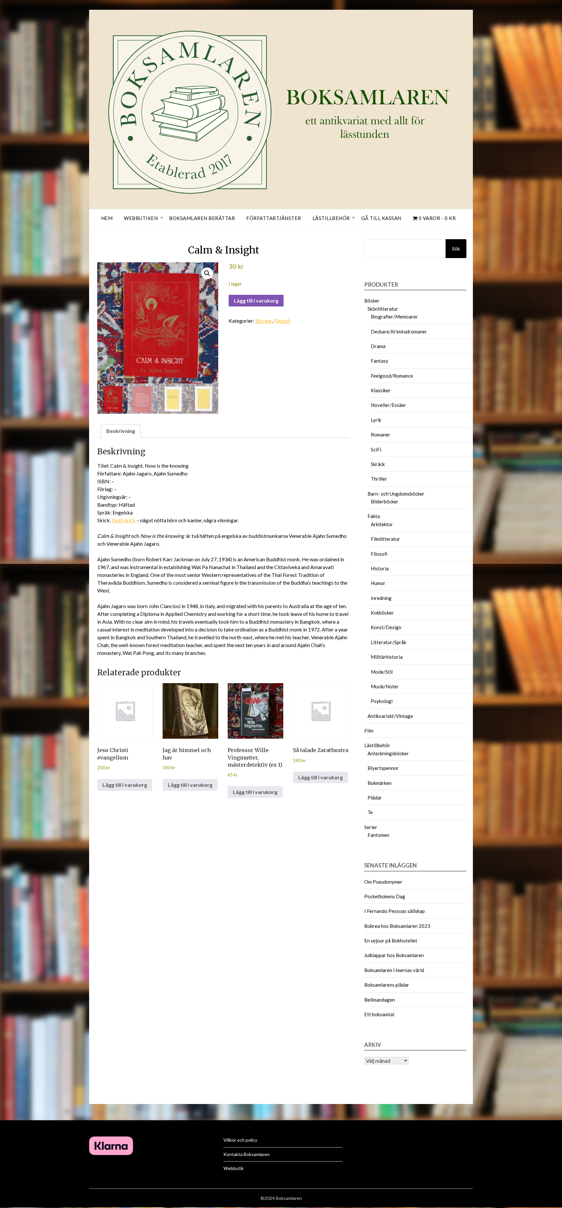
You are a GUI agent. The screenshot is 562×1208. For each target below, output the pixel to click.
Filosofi (282, 321)
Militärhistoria (387, 657)
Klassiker (381, 390)
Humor (378, 583)
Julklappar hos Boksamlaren (394, 955)
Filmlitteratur (385, 539)
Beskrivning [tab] (120, 431)
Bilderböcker (384, 501)
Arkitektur (382, 524)
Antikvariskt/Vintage (390, 716)
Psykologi (382, 701)
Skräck (378, 464)
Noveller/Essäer (388, 405)
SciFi (376, 449)
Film (368, 731)
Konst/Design (386, 627)
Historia (380, 568)
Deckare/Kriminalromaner (399, 331)
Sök (456, 249)
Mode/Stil (382, 672)
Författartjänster (273, 218)
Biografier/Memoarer (394, 316)
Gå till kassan (381, 218)
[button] (207, 273)
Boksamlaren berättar (202, 218)
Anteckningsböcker (388, 753)
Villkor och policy (240, 1140)
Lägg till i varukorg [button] (124, 785)
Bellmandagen (379, 1000)
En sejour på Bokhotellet (390, 940)
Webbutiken (141, 218)
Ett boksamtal (379, 1014)
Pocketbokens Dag (384, 896)
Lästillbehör (331, 218)
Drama (378, 346)
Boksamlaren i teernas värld (394, 970)
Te (370, 812)
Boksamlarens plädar (386, 985)
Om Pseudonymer (383, 882)
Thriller (379, 479)
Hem (107, 218)
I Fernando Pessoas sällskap (394, 911)
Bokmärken (380, 783)
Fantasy (379, 361)
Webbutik (233, 1168)
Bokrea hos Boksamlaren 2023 (397, 926)
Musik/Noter (385, 686)
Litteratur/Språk (388, 642)
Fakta (374, 516)
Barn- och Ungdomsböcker (396, 494)
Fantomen (378, 835)
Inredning (381, 598)
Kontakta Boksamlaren (246, 1154)
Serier (370, 827)
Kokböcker (382, 613)
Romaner (380, 434)
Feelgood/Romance (392, 376)
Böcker (263, 321)
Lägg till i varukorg (256, 300)
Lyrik (376, 420)
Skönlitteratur (383, 309)
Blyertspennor (383, 768)
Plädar (375, 797)
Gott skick (124, 520)
